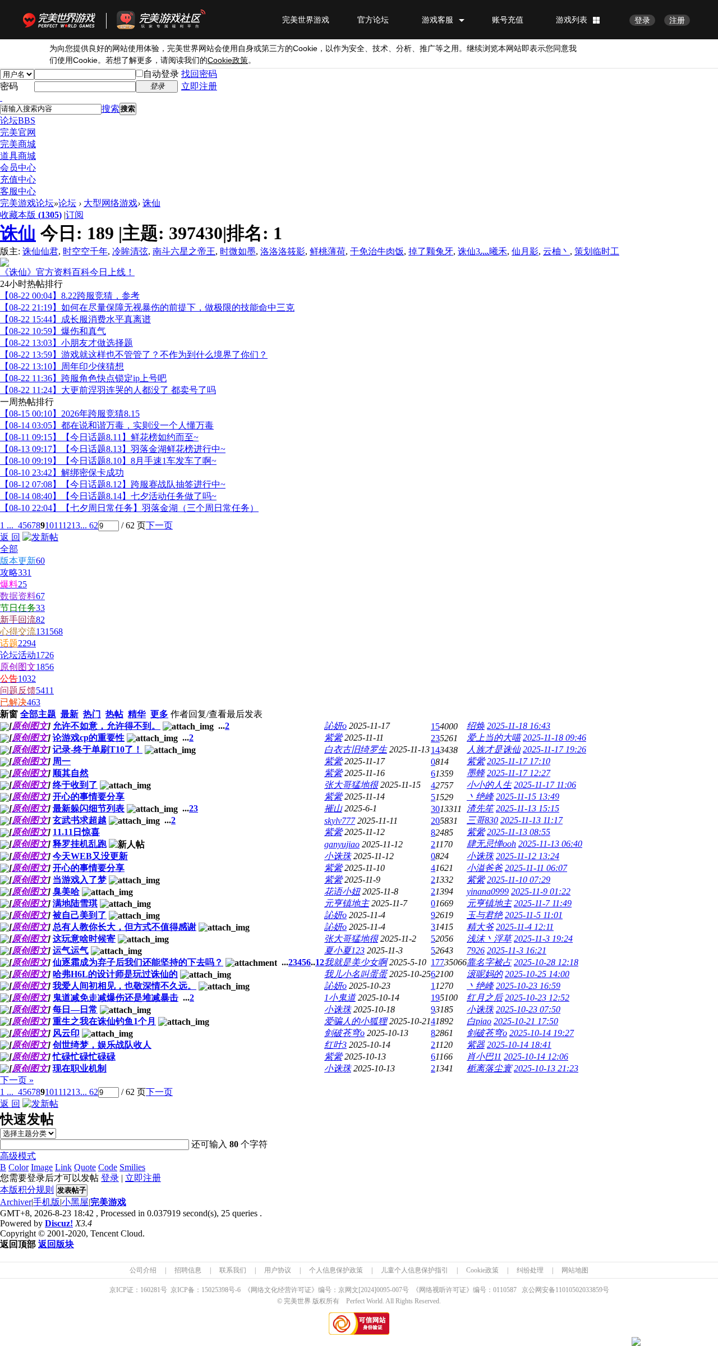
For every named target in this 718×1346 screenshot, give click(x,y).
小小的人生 (489, 785)
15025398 (214, 1290)
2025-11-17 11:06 (545, 785)
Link (63, 1167)
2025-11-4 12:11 (525, 927)
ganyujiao (342, 844)
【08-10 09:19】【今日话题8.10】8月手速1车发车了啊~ (108, 461)
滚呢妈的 (485, 974)
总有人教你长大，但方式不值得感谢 (124, 927)
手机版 (46, 1202)
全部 (9, 549)
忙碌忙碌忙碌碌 (84, 1056)
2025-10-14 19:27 (541, 1033)
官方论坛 (373, 19)
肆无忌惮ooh (491, 843)
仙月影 (525, 251)
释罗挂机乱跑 (80, 843)
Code (107, 1167)
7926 (476, 950)
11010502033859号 (582, 1290)
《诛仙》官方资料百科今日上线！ (67, 272)
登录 (642, 20)
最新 (70, 714)
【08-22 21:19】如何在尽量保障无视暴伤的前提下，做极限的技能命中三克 (147, 307)
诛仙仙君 (40, 251)
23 (435, 738)
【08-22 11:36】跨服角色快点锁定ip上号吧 (83, 378)
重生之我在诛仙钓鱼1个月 (104, 1021)
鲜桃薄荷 (328, 251)
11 (58, 525)
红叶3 (335, 1045)
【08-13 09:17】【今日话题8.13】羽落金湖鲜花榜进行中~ (112, 449)
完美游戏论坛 (27, 203)
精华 (137, 714)
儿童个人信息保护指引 (414, 1270)
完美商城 (18, 144)
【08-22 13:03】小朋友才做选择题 (66, 343)
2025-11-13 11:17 (531, 820)
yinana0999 (488, 891)
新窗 (9, 714)
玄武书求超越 (80, 820)
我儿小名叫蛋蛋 (355, 974)
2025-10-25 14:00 (537, 974)
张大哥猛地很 (351, 785)
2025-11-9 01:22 (540, 891)
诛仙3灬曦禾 (482, 251)
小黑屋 (75, 1202)
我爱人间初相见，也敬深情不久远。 (124, 986)
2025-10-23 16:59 (528, 986)
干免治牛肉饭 (377, 251)
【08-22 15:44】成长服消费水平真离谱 (75, 319)
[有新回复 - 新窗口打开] (4, 728)
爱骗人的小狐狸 (355, 1021)
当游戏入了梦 (80, 879)
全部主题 (38, 714)
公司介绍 (143, 1270)
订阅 (75, 215)
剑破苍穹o (344, 1033)
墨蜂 (476, 773)
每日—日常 (75, 1009)
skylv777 (339, 820)
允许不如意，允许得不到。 (106, 726)
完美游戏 (108, 1202)
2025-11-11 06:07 (536, 868)
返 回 (10, 537)
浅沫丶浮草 (489, 938)
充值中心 (18, 179)
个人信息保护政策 (336, 1270)
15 (435, 726)
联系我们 (232, 1270)
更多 (159, 714)
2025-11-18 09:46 (554, 737)
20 (435, 820)
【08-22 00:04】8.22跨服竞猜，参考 (70, 295)
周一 (62, 761)
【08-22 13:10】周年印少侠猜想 (62, 366)
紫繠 (333, 737)
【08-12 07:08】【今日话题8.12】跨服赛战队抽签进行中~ (112, 484)
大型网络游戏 (110, 203)
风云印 (66, 1033)
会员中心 (18, 167)
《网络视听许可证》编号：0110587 (464, 1290)
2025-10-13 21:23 (546, 1068)
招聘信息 (187, 1270)
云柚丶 (556, 251)
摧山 (333, 808)
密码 (9, 86)
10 (49, 525)
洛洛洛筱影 (282, 251)
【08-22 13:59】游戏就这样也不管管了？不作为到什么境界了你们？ (134, 354)
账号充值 (507, 19)
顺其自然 (71, 773)
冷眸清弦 (130, 251)
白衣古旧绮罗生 (355, 749)
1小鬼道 (340, 997)
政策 (228, 60)
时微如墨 (238, 251)
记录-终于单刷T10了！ (97, 749)
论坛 (17, 120)
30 (435, 809)
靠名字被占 (489, 962)
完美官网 (18, 132)
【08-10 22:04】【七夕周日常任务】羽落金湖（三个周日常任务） (129, 508)
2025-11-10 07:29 (518, 879)
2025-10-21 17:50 (526, 1021)
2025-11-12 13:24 (527, 856)
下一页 (159, 525)
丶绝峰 (480, 796)
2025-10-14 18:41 (519, 1045)
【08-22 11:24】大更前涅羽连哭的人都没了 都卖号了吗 (108, 390)
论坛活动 (27, 655)
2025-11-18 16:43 (518, 726)
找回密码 (199, 74)
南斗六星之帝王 (184, 251)
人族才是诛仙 (494, 749)
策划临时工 (596, 251)
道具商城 (18, 156)
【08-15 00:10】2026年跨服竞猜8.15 (70, 413)
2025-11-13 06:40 (550, 843)
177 (437, 962)
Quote (85, 1167)
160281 (150, 1290)
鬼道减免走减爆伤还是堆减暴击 (115, 997)
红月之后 (485, 997)
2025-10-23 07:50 (528, 1009)
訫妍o (335, 726)
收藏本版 (31, 215)
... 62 (89, 525)
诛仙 (151, 203)
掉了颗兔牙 (430, 251)
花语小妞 (342, 891)
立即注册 (199, 86)
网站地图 (574, 1270)
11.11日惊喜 (76, 832)
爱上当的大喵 (494, 737)
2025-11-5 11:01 (534, 915)
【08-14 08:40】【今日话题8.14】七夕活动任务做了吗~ (108, 496)
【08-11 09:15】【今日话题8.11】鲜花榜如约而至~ (99, 437)
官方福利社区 (171, 19)
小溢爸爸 (485, 868)
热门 (92, 714)
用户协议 (277, 1270)
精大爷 (480, 927)
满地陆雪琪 (75, 903)
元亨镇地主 (346, 903)
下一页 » (17, 1080)
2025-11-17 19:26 (554, 749)
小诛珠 (337, 856)
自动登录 (161, 74)
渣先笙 (480, 808)
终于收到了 (75, 785)
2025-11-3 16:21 (516, 950)
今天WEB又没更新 (90, 856)
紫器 (476, 1045)
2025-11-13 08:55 (518, 832)
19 (435, 997)
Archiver (15, 1202)
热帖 (114, 714)
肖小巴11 (484, 1056)
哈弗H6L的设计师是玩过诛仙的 (115, 974)
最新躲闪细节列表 (89, 808)
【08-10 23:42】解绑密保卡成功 (62, 472)
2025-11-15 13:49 (527, 796)
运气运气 (71, 950)
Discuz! (59, 1223)
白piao (479, 1021)
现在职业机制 (80, 1068)
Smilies (132, 1167)
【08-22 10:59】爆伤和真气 (53, 331)
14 (435, 750)
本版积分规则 (27, 1189)
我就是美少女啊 (355, 962)
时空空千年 (85, 251)
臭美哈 (66, 891)
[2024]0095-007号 (383, 1290)
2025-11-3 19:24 (543, 938)
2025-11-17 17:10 (518, 761)
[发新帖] (40, 537)
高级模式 (18, 1156)
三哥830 (482, 820)
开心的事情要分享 (89, 796)
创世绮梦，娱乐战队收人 (102, 1045)
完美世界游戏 (61, 19)
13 (75, 525)
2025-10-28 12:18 (546, 962)
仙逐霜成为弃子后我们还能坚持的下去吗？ (138, 962)
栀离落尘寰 (489, 1068)
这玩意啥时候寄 (84, 938)
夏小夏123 (344, 950)
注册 (677, 20)
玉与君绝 (485, 915)
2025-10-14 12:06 (536, 1056)
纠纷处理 (530, 1270)
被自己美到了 (80, 915)
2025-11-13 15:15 (527, 808)
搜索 (110, 108)
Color (18, 1167)
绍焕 (476, 726)
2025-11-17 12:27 (518, 773)
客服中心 (18, 191)
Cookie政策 (482, 1270)
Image (42, 1167)
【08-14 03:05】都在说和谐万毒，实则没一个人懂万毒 (107, 425)
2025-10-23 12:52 (537, 997)
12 (66, 525)
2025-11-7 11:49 (543, 903)
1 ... (6, 525)
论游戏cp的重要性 (89, 737)
